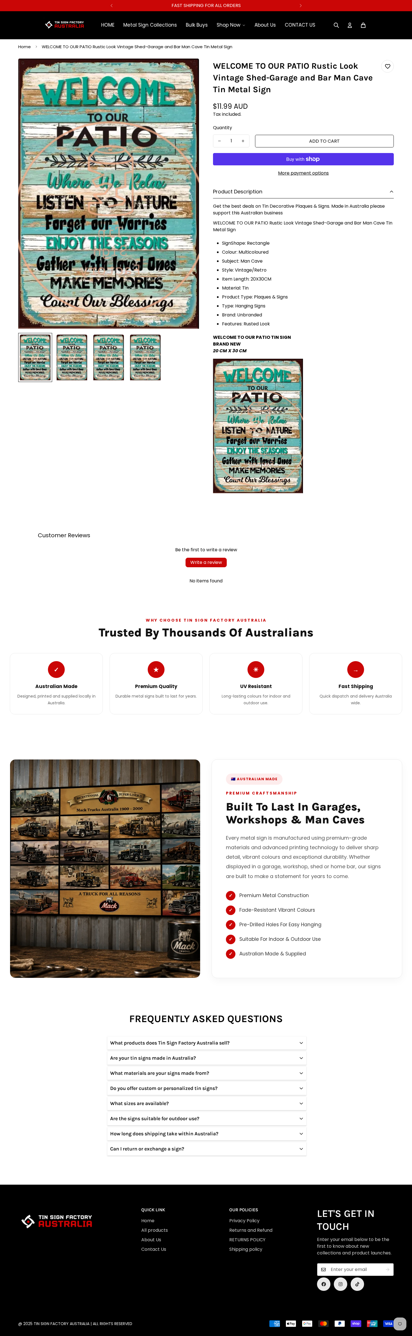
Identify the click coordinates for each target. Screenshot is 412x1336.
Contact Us (153, 1249)
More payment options (303, 173)
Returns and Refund (250, 1230)
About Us (265, 25)
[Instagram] (340, 1284)
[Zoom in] (187, 70)
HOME (107, 25)
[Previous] (111, 5)
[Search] (336, 25)
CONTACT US (300, 25)
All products (154, 1230)
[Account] (349, 25)
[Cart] (363, 25)
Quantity (222, 127)
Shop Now (228, 25)
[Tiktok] (357, 1284)
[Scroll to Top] (207, 1305)
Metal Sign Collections (150, 25)
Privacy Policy (244, 1220)
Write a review (206, 562)
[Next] (300, 5)
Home (24, 47)
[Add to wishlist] (387, 66)
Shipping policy (245, 1249)
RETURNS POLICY (247, 1240)
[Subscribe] (387, 1269)
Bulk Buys (197, 25)
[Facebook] (323, 1284)
